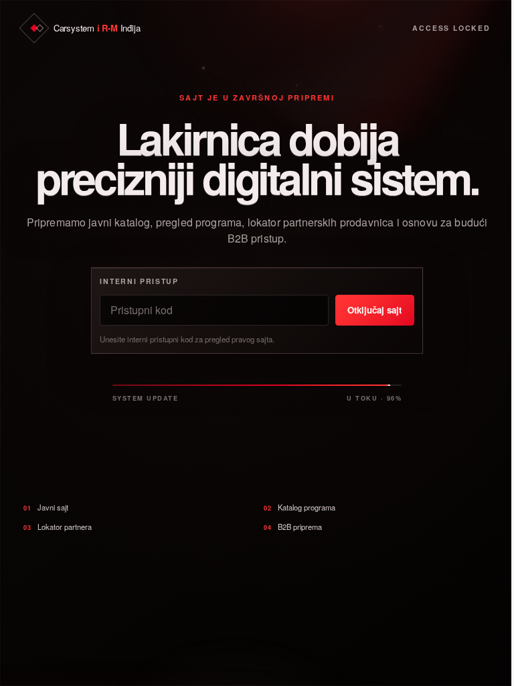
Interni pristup (139, 281)
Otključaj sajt (374, 309)
